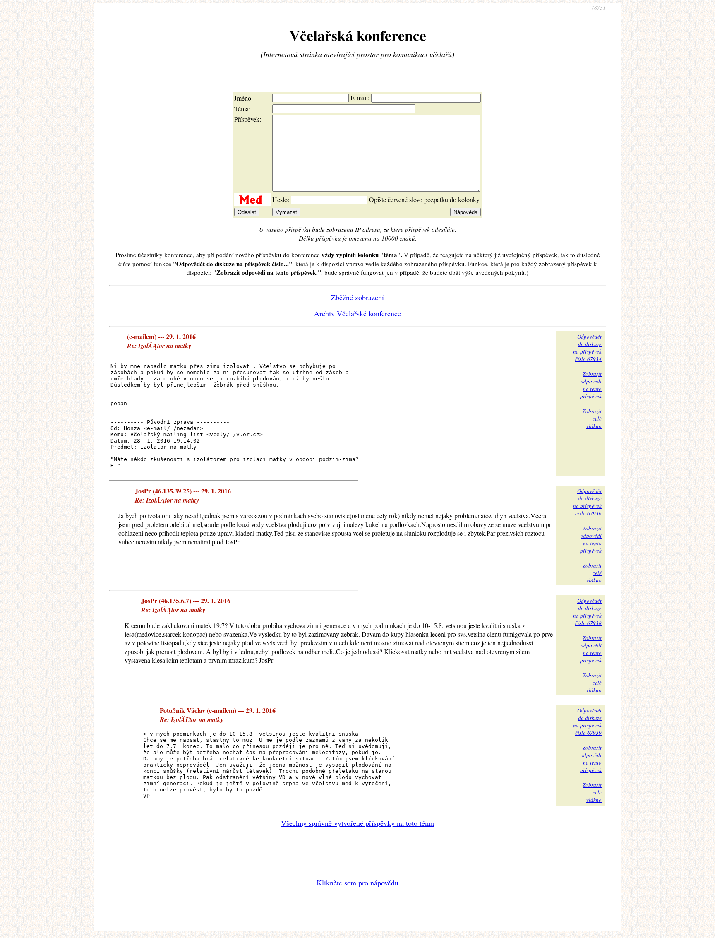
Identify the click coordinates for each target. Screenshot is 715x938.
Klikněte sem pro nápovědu (357, 882)
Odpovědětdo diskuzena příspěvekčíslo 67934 (587, 348)
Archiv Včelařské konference (357, 313)
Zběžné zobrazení (357, 297)
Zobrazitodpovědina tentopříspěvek (591, 385)
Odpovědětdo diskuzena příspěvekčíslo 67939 (587, 721)
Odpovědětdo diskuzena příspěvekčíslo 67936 (587, 502)
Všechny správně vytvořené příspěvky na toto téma (357, 823)
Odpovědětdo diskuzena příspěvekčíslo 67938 (587, 612)
